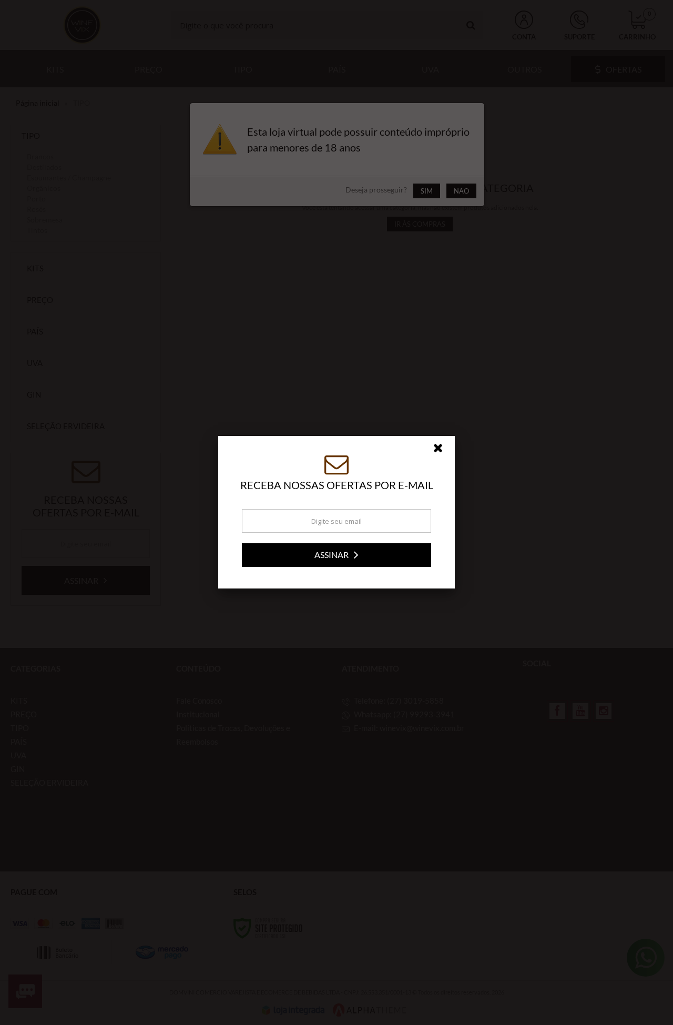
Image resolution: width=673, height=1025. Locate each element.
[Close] (442, 450)
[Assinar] (336, 555)
